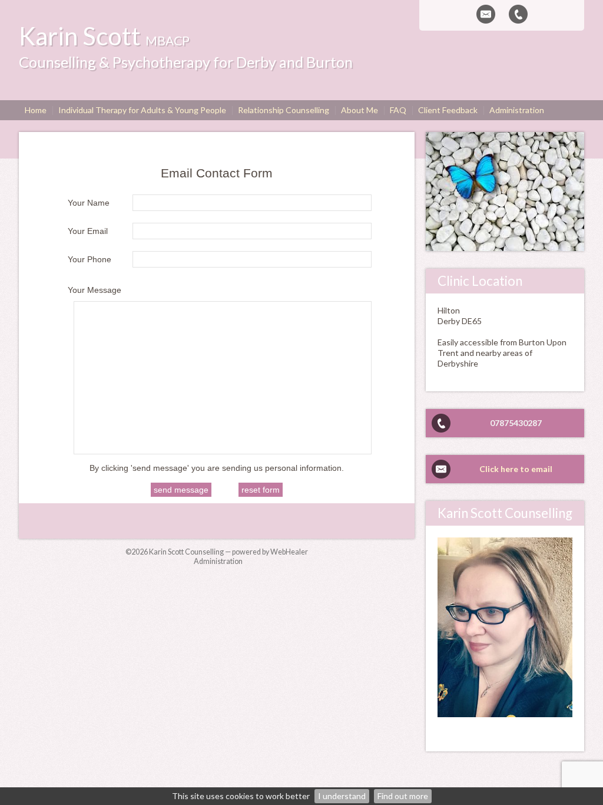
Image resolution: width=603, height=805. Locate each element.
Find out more (402, 796)
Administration (218, 561)
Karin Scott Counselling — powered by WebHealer (228, 551)
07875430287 (516, 423)
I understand (342, 796)
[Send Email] (486, 14)
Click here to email (515, 469)
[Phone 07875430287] (518, 14)
